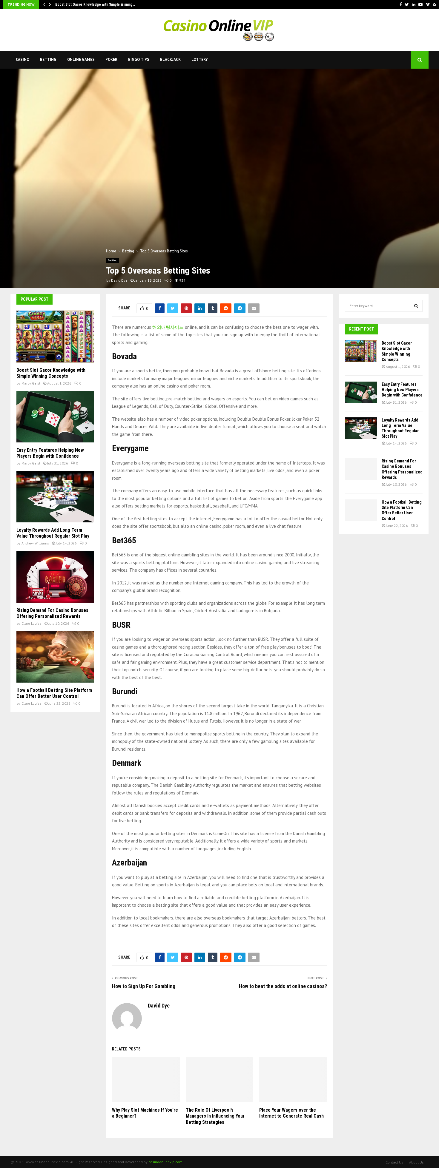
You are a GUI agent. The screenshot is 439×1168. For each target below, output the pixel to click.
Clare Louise (32, 623)
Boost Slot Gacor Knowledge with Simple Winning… (95, 4)
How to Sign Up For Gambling (143, 986)
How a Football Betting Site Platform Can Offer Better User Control (54, 693)
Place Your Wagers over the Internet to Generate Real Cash (291, 1113)
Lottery (199, 59)
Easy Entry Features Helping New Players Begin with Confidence (50, 453)
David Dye (119, 280)
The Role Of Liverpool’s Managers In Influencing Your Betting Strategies (215, 1116)
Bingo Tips (138, 59)
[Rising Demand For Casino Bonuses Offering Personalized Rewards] (55, 576)
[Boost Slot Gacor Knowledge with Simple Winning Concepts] (55, 336)
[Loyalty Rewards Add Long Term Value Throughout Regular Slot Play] (55, 496)
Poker (111, 59)
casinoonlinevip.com (165, 1162)
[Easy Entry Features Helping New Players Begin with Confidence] (55, 416)
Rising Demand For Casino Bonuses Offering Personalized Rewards (52, 613)
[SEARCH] (416, 306)
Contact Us (394, 1162)
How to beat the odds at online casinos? (283, 986)
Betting (48, 59)
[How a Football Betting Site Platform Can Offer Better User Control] (55, 657)
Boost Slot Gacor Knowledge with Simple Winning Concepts (50, 373)
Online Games (81, 59)
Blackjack (170, 59)
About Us (416, 1162)
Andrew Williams (35, 543)
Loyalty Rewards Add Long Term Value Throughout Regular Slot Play (52, 533)
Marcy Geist (31, 383)
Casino (22, 59)
